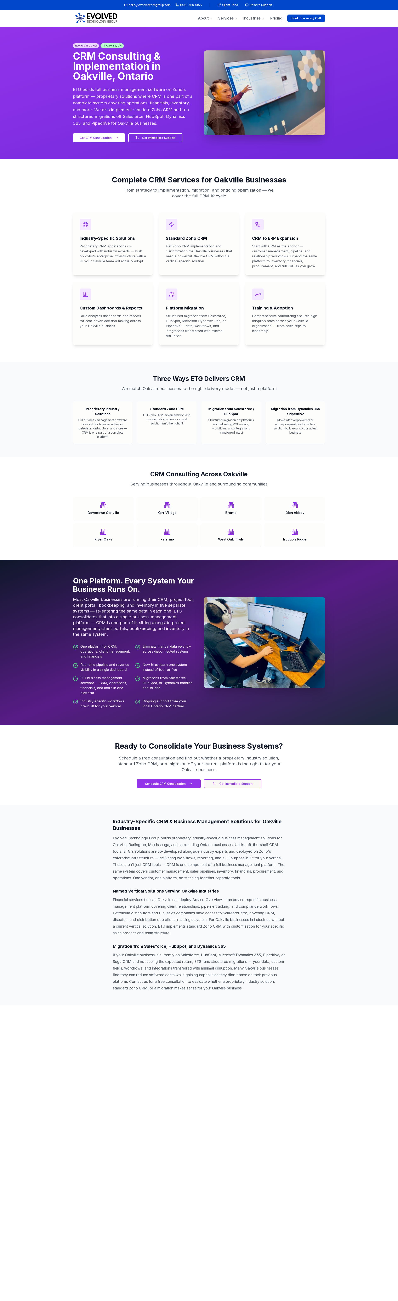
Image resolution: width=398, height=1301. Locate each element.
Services (226, 18)
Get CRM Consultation (96, 137)
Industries (252, 18)
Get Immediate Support (158, 137)
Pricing (276, 18)
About (203, 18)
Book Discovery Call (306, 18)
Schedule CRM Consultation (165, 783)
